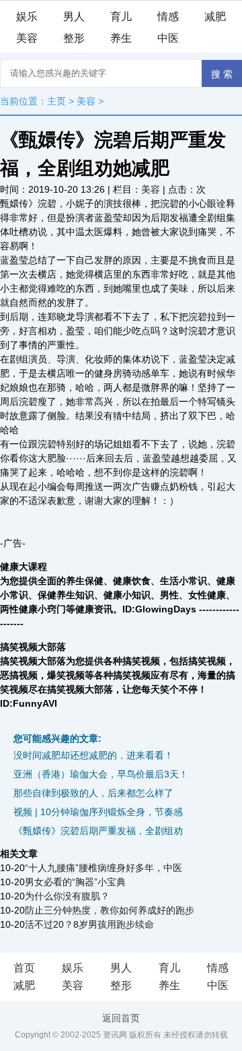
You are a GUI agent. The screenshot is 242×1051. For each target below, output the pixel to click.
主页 (56, 101)
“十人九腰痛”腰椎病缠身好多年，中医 (103, 867)
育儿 (121, 16)
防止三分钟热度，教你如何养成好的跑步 (109, 910)
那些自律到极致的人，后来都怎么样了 (93, 793)
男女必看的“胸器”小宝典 (75, 882)
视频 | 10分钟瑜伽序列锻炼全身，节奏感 (98, 811)
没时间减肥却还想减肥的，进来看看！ (93, 755)
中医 (168, 38)
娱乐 (27, 16)
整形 (74, 38)
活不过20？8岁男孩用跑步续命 (89, 924)
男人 (74, 16)
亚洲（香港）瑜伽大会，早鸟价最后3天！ (100, 774)
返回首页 (121, 1018)
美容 (27, 38)
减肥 (215, 16)
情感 (168, 16)
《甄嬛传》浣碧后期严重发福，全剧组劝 (98, 830)
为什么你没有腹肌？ (67, 896)
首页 (24, 968)
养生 (121, 38)
